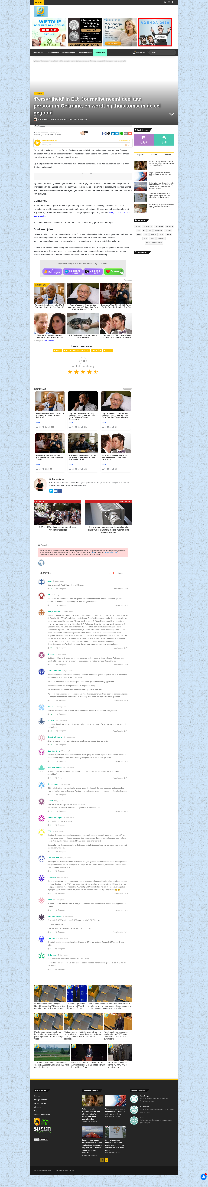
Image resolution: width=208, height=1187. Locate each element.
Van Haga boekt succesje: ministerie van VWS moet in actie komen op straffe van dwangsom (116, 1035)
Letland (85, 350)
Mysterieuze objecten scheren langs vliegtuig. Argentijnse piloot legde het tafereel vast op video (48, 1035)
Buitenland (44, 61)
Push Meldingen (68, 52)
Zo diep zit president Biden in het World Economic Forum (76, 1006)
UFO (145, 239)
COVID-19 (169, 226)
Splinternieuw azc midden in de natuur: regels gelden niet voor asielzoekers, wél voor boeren (159, 195)
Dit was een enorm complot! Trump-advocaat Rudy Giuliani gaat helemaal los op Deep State (88, 1064)
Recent (154, 155)
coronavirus (159, 226)
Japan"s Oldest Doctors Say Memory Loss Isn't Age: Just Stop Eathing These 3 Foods (83, 307)
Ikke (141, 1118)
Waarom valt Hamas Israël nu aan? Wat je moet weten (117, 1064)
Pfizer (139, 234)
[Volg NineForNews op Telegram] (73, 271)
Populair (140, 155)
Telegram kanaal (85, 52)
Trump (168, 234)
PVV (145, 234)
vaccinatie (161, 239)
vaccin (152, 239)
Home (37, 61)
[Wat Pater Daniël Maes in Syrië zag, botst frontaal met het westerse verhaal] (140, 208)
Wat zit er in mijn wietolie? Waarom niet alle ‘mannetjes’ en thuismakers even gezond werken (161, 163)
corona (137, 226)
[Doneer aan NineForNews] (114, 271)
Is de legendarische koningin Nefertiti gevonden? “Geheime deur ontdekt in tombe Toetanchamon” (50, 1006)
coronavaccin (147, 226)
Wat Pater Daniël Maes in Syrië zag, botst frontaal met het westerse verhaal (161, 206)
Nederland (158, 230)
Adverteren (38, 1107)
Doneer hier (100, 52)
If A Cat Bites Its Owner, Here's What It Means (83, 336)
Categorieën (52, 52)
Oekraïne (96, 350)
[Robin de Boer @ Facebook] (60, 492)
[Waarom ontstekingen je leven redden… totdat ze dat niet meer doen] (140, 176)
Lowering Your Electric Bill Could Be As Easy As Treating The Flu (116, 306)
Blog (35, 1111)
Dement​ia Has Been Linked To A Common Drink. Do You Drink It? (49, 306)
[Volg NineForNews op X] (93, 271)
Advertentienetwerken (42, 1114)
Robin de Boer (43, 119)
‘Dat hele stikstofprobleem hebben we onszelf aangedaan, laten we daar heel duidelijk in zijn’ (51, 1064)
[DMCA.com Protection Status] (56, 1139)
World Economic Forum (154, 243)
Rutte (161, 234)
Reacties (167, 155)
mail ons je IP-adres (110, 552)
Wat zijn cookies (40, 1103)
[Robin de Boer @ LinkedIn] (56, 492)
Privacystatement (40, 1100)
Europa (57, 350)
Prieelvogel (144, 1096)
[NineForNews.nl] (39, 11)
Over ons (37, 1096)
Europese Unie (71, 350)
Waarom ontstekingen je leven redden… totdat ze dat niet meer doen (160, 174)
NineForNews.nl (49, 341)
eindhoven (144, 1107)
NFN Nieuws (38, 52)
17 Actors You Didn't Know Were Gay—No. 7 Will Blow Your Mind (116, 336)
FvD (150, 230)
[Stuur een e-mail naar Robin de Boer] (51, 492)
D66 (138, 230)
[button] (37, 143)
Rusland (108, 350)
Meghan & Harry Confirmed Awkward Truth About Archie (49, 336)
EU (144, 230)
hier (93, 552)
